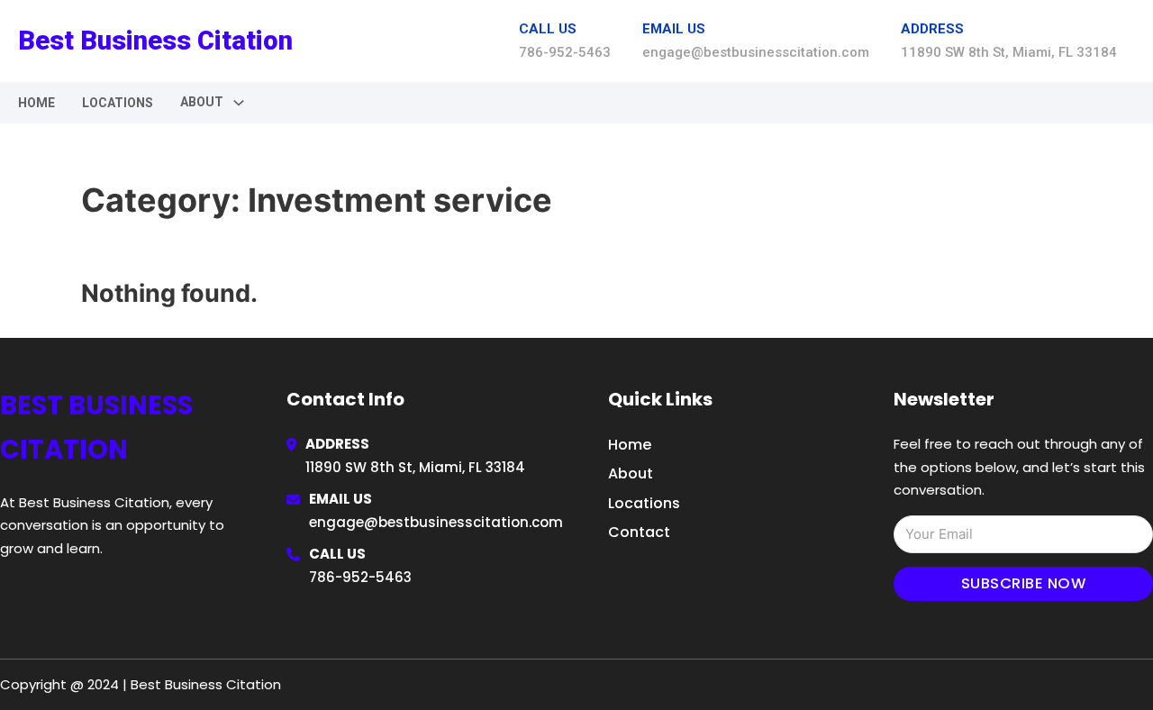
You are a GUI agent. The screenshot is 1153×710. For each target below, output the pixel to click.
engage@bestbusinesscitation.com (436, 522)
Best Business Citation (155, 40)
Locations (117, 103)
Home (36, 103)
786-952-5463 (360, 577)
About (630, 473)
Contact (639, 532)
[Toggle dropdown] (238, 102)
